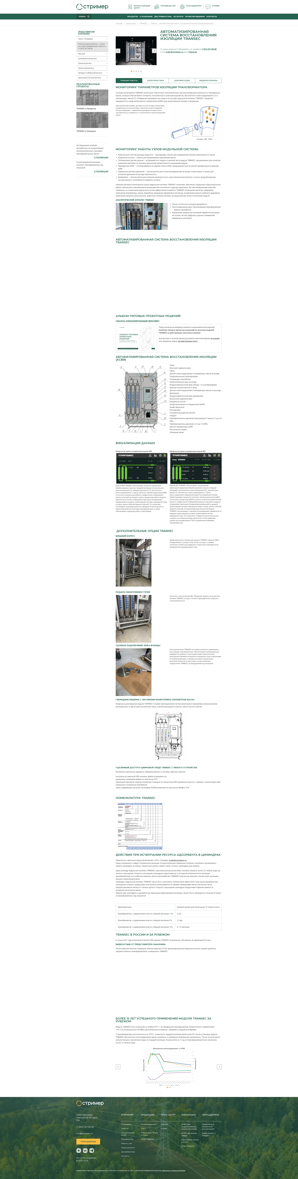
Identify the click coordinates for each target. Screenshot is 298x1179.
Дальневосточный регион (89, 78)
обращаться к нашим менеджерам (173, 1170)
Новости (124, 1128)
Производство (127, 1139)
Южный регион (85, 63)
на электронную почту (188, 341)
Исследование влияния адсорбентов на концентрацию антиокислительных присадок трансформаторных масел (90, 149)
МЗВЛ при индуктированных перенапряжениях (189, 1126)
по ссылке (215, 338)
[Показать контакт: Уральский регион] (105, 68)
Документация (182, 80)
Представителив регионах (86, 33)
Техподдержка (88, 1142)
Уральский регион (86, 68)
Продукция (131, 23)
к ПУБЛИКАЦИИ (101, 157)
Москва (81, 54)
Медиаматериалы (208, 80)
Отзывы (164, 1128)
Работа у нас (126, 1143)
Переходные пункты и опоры (149, 1134)
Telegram (192, 52)
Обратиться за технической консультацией (208, 1126)
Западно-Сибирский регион (90, 73)
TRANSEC (143, 23)
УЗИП (143, 1128)
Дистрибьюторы (128, 1152)
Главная (118, 23)
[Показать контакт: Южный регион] (105, 63)
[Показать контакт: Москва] (105, 54)
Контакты (125, 1156)
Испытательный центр (127, 1134)
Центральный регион (87, 58)
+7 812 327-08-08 (208, 49)
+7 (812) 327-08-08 (85, 49)
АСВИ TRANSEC (148, 1139)
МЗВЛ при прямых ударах (189, 1134)
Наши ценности (128, 1148)
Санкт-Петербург (85, 39)
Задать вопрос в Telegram (208, 1134)
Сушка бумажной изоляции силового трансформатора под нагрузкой (89, 165)
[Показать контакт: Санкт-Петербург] (105, 39)
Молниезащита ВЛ (149, 1124)
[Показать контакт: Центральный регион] (105, 58)
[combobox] (83, 16)
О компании (126, 1124)
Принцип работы (128, 80)
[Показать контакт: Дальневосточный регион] (105, 77)
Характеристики (155, 80)
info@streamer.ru (84, 1133)
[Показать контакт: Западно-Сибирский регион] (105, 73)
